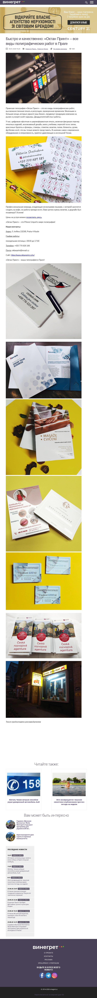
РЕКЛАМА (48, 959)
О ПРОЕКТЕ (48, 953)
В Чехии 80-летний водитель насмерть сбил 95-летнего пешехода (18, 915)
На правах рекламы (60, 49)
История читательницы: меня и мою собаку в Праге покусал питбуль (19, 860)
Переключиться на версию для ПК (49, 995)
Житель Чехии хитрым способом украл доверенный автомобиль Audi (24, 801)
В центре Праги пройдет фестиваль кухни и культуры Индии (18, 904)
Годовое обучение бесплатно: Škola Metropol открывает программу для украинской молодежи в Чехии (19, 927)
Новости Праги (17, 855)
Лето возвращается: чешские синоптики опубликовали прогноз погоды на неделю (69, 802)
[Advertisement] (44, 744)
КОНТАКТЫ (48, 956)
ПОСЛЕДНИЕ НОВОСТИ (17, 849)
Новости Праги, (31, 49)
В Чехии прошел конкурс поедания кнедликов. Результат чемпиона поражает (19, 893)
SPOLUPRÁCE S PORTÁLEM (48, 963)
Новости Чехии (42, 49)
